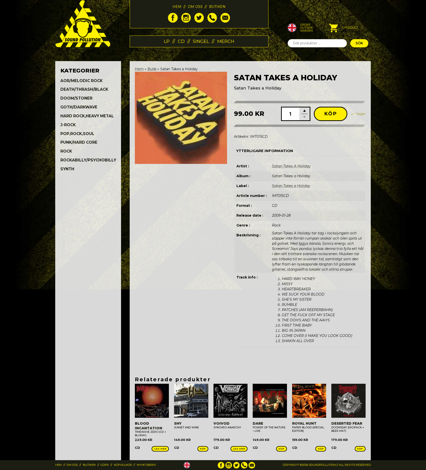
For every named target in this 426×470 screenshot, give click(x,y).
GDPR (105, 465)
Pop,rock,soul (77, 133)
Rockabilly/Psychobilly (88, 160)
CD (181, 41)
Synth (67, 169)
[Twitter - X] (199, 21)
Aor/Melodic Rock (81, 80)
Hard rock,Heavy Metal (87, 116)
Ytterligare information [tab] (264, 151)
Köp (330, 114)
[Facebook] (173, 21)
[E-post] (225, 21)
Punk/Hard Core (78, 142)
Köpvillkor (123, 465)
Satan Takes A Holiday (291, 166)
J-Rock (68, 124)
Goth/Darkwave (78, 107)
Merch (225, 41)
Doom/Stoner (76, 98)
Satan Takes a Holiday (291, 186)
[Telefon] (212, 21)
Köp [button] (203, 448)
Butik (152, 69)
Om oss (195, 6)
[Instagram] (186, 21)
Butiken (217, 6)
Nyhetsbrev (146, 465)
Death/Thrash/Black (84, 89)
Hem (177, 6)
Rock (66, 151)
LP (167, 41)
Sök (359, 43)
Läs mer (160, 448)
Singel (201, 41)
